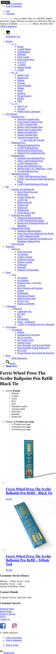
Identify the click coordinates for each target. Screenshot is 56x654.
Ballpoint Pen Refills (20, 228)
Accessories (16, 329)
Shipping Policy (7, 609)
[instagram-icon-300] (14, 628)
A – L (14, 44)
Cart (8, 11)
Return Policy (6, 611)
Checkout (10, 13)
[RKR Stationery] (8, 26)
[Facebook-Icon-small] (3, 628)
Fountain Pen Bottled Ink (22, 189)
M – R (14, 72)
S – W (14, 103)
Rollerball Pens (18, 142)
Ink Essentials (17, 244)
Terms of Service (7, 614)
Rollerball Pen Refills (21, 215)
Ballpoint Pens (18, 155)
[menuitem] (31, 11)
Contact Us (5, 619)
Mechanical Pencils (20, 174)
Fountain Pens (17, 116)
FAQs (2, 616)
